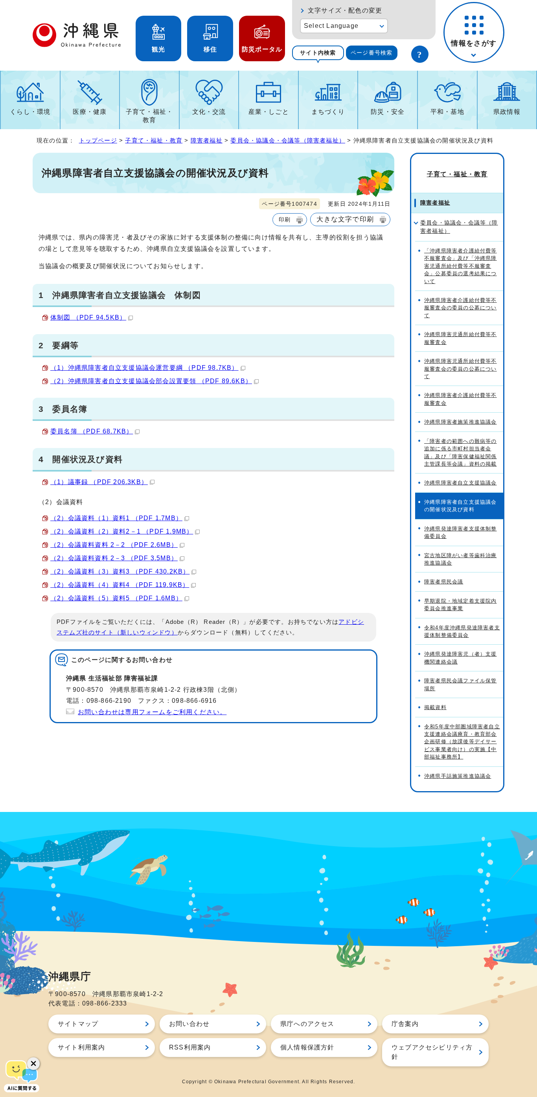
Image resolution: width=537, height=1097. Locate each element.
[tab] (318, 53)
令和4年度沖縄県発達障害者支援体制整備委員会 (462, 631)
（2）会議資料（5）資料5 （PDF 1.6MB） (116, 598)
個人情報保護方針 (307, 1047)
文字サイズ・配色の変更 (345, 10)
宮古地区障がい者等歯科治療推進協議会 (460, 559)
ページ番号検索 (371, 52)
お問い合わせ (189, 1023)
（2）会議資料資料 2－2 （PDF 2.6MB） (114, 544)
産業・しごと (268, 111)
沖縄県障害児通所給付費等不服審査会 (460, 338)
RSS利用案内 (190, 1047)
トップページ (98, 140)
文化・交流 (209, 111)
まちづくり (328, 111)
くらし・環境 (30, 111)
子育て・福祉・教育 (149, 115)
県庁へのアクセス (307, 1023)
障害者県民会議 (443, 582)
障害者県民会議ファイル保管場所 (460, 684)
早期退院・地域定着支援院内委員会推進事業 (460, 604)
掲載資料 (435, 707)
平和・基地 (447, 111)
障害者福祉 (207, 140)
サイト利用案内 (81, 1047)
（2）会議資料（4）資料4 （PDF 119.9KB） (119, 584)
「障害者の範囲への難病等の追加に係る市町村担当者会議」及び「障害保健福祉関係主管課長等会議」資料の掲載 (460, 452)
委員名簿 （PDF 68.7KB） (91, 431)
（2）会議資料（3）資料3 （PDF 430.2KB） (119, 571)
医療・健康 (90, 111)
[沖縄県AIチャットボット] (21, 1075)
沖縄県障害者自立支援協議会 (460, 483)
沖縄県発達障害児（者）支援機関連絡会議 (460, 657)
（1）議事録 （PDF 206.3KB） (99, 482)
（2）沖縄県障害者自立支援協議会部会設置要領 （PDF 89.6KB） (151, 381)
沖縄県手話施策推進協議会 (457, 776)
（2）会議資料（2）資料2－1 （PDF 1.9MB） (121, 531)
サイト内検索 (318, 52)
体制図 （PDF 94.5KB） (88, 317)
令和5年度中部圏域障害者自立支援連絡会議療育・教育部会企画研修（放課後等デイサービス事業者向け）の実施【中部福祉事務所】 (462, 742)
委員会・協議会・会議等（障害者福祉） (287, 140)
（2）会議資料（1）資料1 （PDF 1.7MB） (116, 518)
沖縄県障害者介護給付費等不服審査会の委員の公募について (460, 307)
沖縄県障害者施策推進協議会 (460, 422)
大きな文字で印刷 (345, 219)
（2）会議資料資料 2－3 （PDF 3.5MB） (114, 558)
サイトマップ (78, 1023)
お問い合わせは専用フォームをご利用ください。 (152, 712)
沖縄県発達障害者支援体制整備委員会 (460, 532)
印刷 (285, 219)
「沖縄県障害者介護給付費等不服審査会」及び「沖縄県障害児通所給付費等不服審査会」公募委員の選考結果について (460, 266)
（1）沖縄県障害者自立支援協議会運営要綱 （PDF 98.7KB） (144, 367)
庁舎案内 (405, 1023)
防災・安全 (388, 111)
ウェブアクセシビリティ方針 (432, 1052)
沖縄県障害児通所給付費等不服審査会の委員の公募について (460, 368)
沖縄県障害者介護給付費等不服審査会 (460, 399)
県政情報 (506, 111)
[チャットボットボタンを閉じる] (33, 1063)
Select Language (331, 25)
